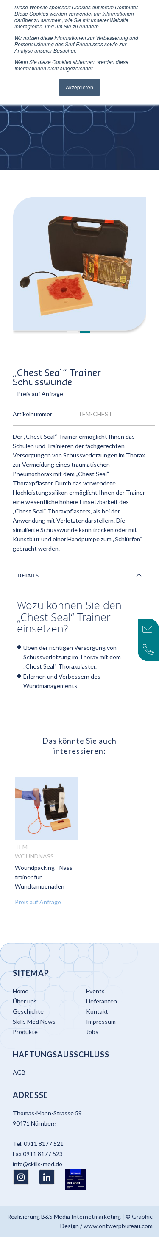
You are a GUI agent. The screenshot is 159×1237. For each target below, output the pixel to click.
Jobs (92, 1031)
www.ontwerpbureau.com (118, 1225)
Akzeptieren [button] (79, 87)
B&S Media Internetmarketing (81, 1216)
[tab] (79, 575)
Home (20, 991)
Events (95, 991)
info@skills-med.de (37, 1163)
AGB (19, 1072)
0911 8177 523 (43, 1153)
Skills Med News (34, 1021)
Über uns (25, 1001)
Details (28, 575)
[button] (73, 332)
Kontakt (97, 1011)
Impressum (101, 1021)
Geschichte (28, 1011)
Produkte (25, 1031)
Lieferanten (101, 1001)
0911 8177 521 (44, 1143)
